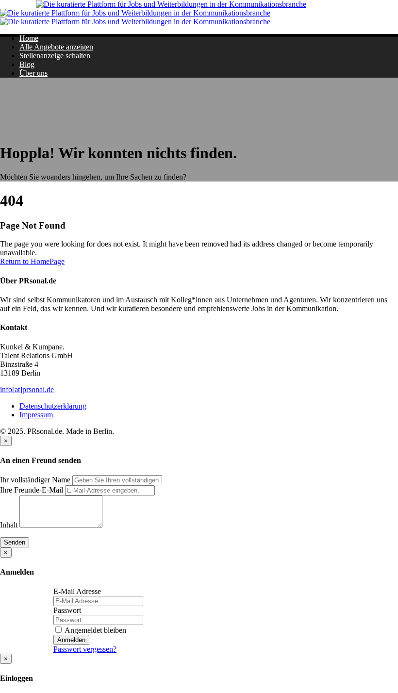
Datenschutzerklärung (52, 406)
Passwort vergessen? (84, 649)
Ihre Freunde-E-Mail (31, 490)
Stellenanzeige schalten (54, 55)
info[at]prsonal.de (27, 389)
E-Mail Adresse (77, 591)
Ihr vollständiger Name (35, 480)
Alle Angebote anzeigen (56, 47)
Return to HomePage (32, 261)
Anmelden (71, 640)
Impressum (36, 415)
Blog (26, 64)
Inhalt (8, 525)
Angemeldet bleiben (94, 630)
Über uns (33, 73)
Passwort (67, 610)
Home (28, 38)
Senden (14, 542)
